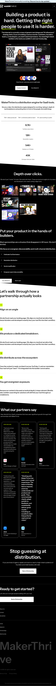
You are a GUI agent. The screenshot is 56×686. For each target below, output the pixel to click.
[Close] (37, 332)
